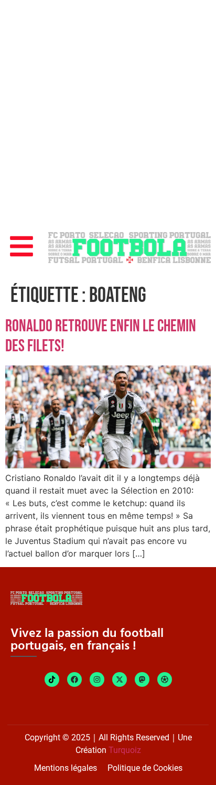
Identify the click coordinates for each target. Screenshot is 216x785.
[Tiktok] (52, 679)
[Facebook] (74, 679)
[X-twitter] (119, 679)
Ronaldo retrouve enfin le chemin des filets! (100, 336)
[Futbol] (164, 679)
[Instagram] (97, 679)
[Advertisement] (108, 113)
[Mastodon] (142, 679)
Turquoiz (125, 750)
